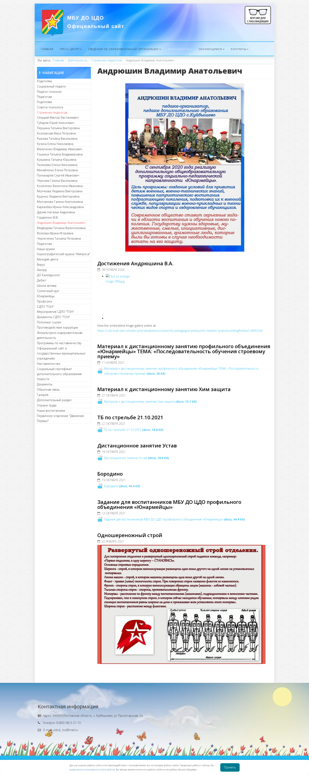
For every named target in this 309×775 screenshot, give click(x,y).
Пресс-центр (69, 49)
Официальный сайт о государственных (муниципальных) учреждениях (61, 353)
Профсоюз (44, 301)
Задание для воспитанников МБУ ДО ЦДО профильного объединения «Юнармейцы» (169, 504)
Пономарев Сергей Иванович (58, 175)
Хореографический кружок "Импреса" (63, 254)
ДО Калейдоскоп (48, 275)
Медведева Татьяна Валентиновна (61, 228)
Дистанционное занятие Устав (137, 445)
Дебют (41, 280)
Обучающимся (210, 49)
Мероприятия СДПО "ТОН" (55, 312)
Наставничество (48, 364)
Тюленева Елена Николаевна (57, 165)
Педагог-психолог (49, 92)
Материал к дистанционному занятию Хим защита (164, 389)
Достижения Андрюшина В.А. (135, 263)
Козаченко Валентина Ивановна (60, 186)
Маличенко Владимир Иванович (59, 149)
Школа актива (46, 286)
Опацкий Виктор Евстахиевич (58, 117)
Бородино (110, 473)
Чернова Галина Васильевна (57, 181)
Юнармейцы (45, 296)
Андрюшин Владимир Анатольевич (61, 223)
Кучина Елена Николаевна (55, 144)
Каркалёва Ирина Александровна (60, 207)
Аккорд (41, 270)
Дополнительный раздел (54, 400)
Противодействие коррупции (57, 327)
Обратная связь (48, 389)
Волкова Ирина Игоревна (55, 233)
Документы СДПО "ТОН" (53, 317)
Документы (44, 384)
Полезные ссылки (49, 322)
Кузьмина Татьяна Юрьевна (56, 160)
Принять (230, 767)
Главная (47, 49)
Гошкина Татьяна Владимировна (60, 154)
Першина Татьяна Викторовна (58, 128)
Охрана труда (46, 405)
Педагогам (44, 97)
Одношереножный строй (129, 535)
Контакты (238, 49)
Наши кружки (46, 249)
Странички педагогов (106, 60)
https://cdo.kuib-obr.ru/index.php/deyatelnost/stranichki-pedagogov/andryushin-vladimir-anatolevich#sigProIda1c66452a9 (180, 331)
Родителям (44, 81)
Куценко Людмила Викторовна (58, 196)
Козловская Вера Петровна (56, 133)
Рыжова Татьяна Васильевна (57, 139)
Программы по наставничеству (59, 343)
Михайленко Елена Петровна (57, 170)
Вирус (41, 265)
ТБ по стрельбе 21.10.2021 (130, 417)
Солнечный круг (48, 291)
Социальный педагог (51, 86)
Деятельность (179, 49)
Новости (43, 379)
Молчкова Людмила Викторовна (59, 191)
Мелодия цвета (47, 259)
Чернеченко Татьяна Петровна (59, 238)
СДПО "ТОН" (45, 307)
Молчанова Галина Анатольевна (60, 202)
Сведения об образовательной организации (123, 49)
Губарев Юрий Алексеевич (55, 123)
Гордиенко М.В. (47, 217)
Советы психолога (50, 107)
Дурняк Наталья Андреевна (56, 212)
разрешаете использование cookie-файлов (92, 769)
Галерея (42, 395)
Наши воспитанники (51, 411)
